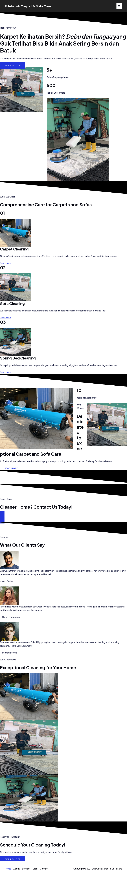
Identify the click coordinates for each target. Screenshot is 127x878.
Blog (35, 868)
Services (26, 868)
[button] (63, 517)
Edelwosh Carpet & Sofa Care (28, 6)
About (16, 868)
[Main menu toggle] (119, 6)
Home (8, 868)
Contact (44, 868)
